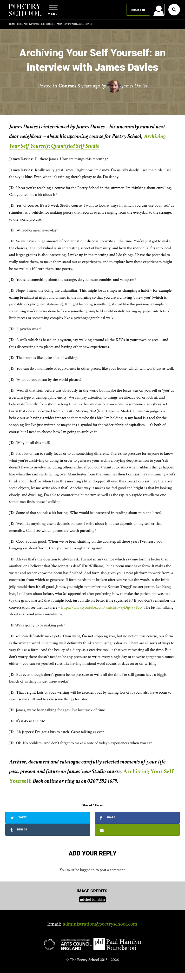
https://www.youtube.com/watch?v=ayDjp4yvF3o (101, 607)
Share (110, 817)
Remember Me (119, 70)
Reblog (21, 829)
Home (12, 24)
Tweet (22, 817)
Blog (19, 24)
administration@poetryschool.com (100, 923)
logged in (87, 870)
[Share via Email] (137, 830)
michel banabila (92, 899)
